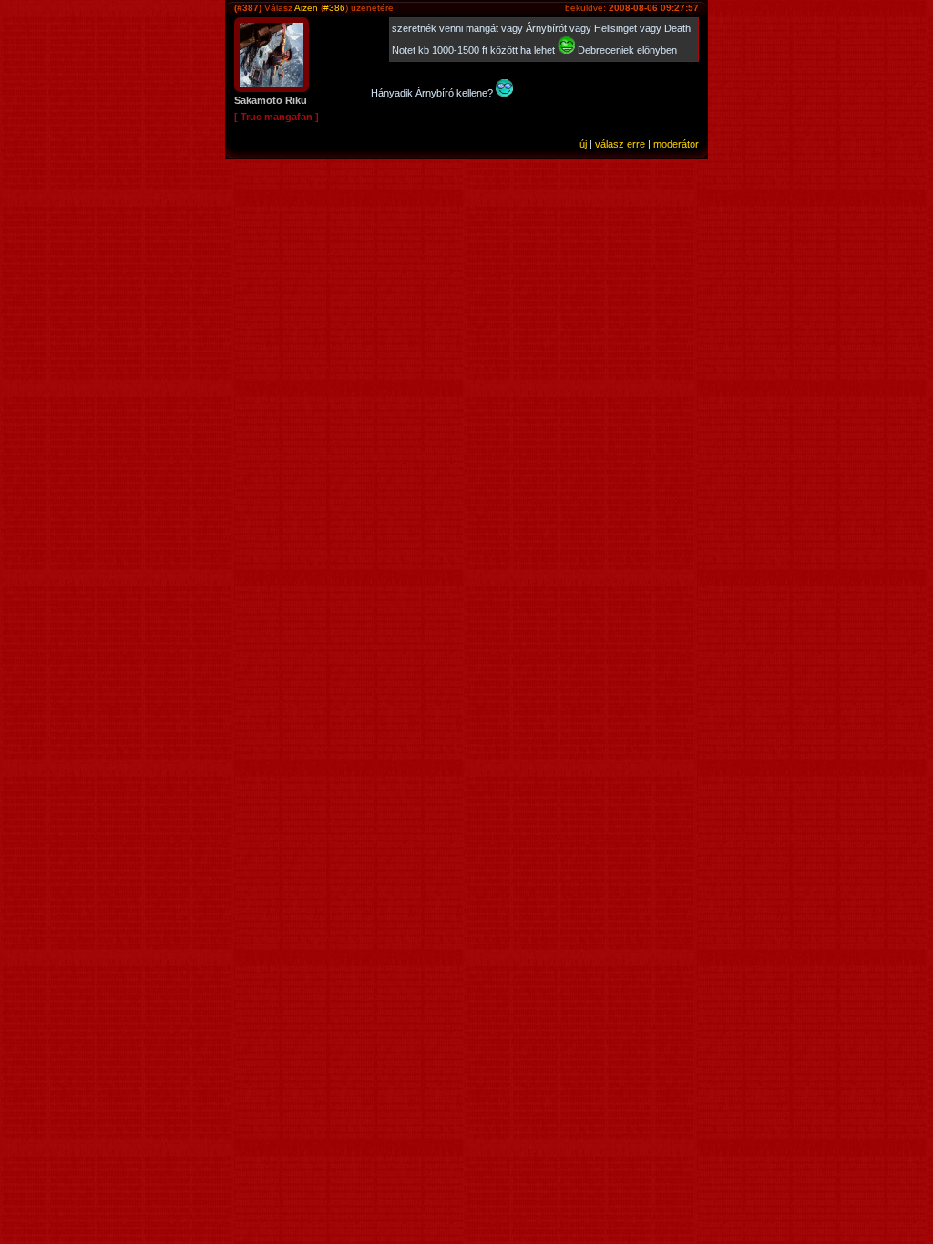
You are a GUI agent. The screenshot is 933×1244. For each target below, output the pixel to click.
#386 (334, 8)
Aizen (306, 8)
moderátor (676, 143)
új (583, 143)
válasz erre (620, 143)
